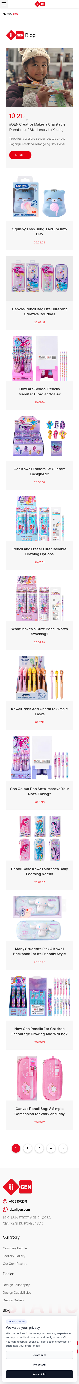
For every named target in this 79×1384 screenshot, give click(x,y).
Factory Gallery (14, 1256)
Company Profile (15, 1248)
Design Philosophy (16, 1285)
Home (7, 13)
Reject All (39, 1364)
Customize (39, 1354)
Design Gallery (13, 1300)
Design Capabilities (17, 1292)
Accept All (39, 1374)
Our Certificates (15, 1264)
